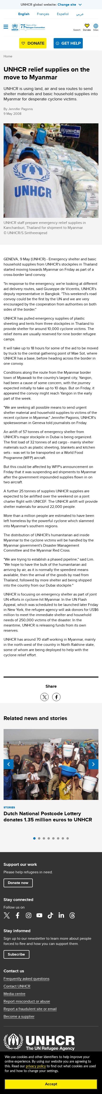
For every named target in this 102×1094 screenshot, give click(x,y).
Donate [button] (87, 29)
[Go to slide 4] (49, 839)
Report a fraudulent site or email (30, 1009)
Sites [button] (95, 29)
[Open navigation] (6, 27)
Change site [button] (67, 4)
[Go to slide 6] (59, 839)
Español (63, 14)
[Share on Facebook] (56, 697)
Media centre (14, 993)
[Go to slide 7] (64, 839)
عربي (80, 14)
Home (8, 56)
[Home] (28, 27)
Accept (51, 1084)
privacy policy (36, 1066)
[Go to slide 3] (45, 839)
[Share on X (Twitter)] (44, 697)
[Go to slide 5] (54, 839)
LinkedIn (61, 915)
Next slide (93, 764)
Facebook (17, 915)
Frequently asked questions (26, 978)
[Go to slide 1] (35, 839)
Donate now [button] (18, 882)
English (23, 14)
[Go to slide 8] (68, 839)
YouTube (39, 915)
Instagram (28, 915)
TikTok (50, 915)
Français (43, 14)
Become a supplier (19, 1016)
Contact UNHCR (17, 986)
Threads (72, 915)
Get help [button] (71, 43)
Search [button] (77, 29)
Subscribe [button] (16, 954)
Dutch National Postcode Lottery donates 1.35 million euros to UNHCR (48, 817)
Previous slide (9, 764)
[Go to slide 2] (40, 839)
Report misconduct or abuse (27, 1001)
